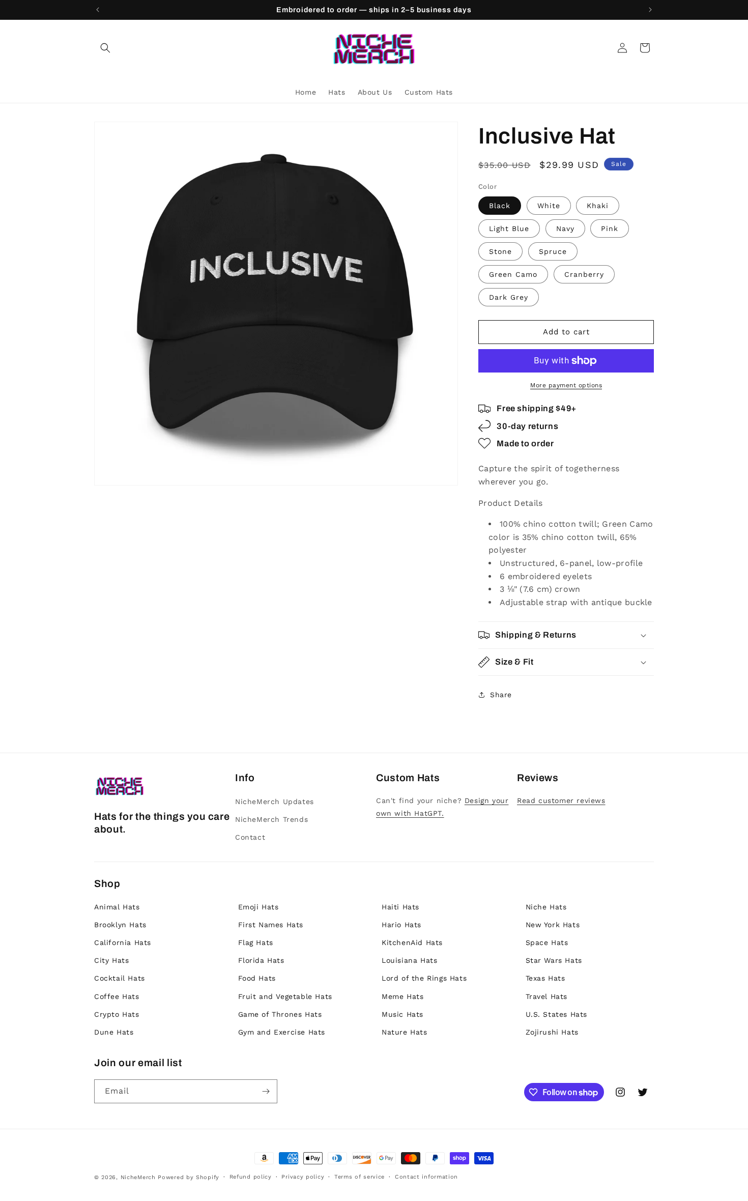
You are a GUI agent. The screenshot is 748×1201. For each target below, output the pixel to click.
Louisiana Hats (409, 960)
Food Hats (257, 978)
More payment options (566, 385)
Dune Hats (113, 1032)
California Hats (122, 942)
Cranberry (584, 274)
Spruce (553, 251)
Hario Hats (401, 925)
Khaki (598, 206)
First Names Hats (271, 925)
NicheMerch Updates (274, 801)
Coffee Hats (116, 996)
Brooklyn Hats (120, 925)
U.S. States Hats (557, 1014)
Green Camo (513, 274)
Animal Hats (117, 907)
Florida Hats (261, 960)
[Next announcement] (650, 9)
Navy (565, 228)
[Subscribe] (265, 1091)
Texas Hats (545, 978)
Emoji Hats (258, 907)
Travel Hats (547, 996)
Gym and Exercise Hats (282, 1032)
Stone (500, 251)
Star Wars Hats (554, 960)
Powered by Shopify (188, 1177)
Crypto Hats (116, 1014)
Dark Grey (508, 297)
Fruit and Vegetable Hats (285, 996)
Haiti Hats (400, 907)
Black (499, 206)
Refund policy (250, 1177)
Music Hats (402, 1014)
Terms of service (359, 1177)
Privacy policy (302, 1177)
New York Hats (553, 925)
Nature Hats (404, 1032)
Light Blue (509, 228)
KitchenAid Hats (412, 942)
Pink (609, 228)
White (548, 206)
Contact (250, 837)
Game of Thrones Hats (280, 1014)
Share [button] (501, 695)
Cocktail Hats (119, 978)
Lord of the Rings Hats (424, 978)
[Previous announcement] (98, 9)
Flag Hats (255, 942)
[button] (105, 48)
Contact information (426, 1177)
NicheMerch (138, 1177)
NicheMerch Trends (271, 819)
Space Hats (547, 942)
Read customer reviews (561, 800)
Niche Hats (546, 907)
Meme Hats (402, 996)
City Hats (111, 960)
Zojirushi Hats (552, 1032)
